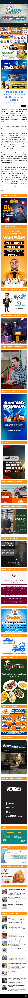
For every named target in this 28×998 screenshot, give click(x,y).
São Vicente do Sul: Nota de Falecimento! (15, 904)
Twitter (18, 995)
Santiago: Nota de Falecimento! (14, 897)
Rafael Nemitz (7, 2)
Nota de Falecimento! (12, 971)
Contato (11, 995)
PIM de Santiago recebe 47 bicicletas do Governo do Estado (14, 95)
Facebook (15, 995)
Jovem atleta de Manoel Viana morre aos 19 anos (17, 978)
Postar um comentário (4, 190)
